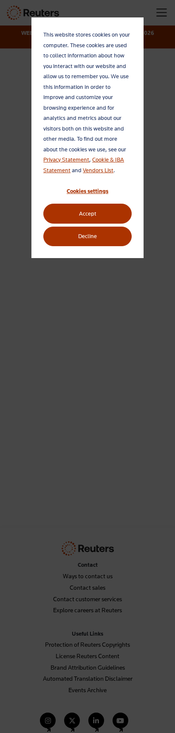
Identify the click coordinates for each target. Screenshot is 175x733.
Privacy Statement (66, 159)
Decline (87, 236)
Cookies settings (87, 191)
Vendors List (98, 170)
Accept (87, 213)
